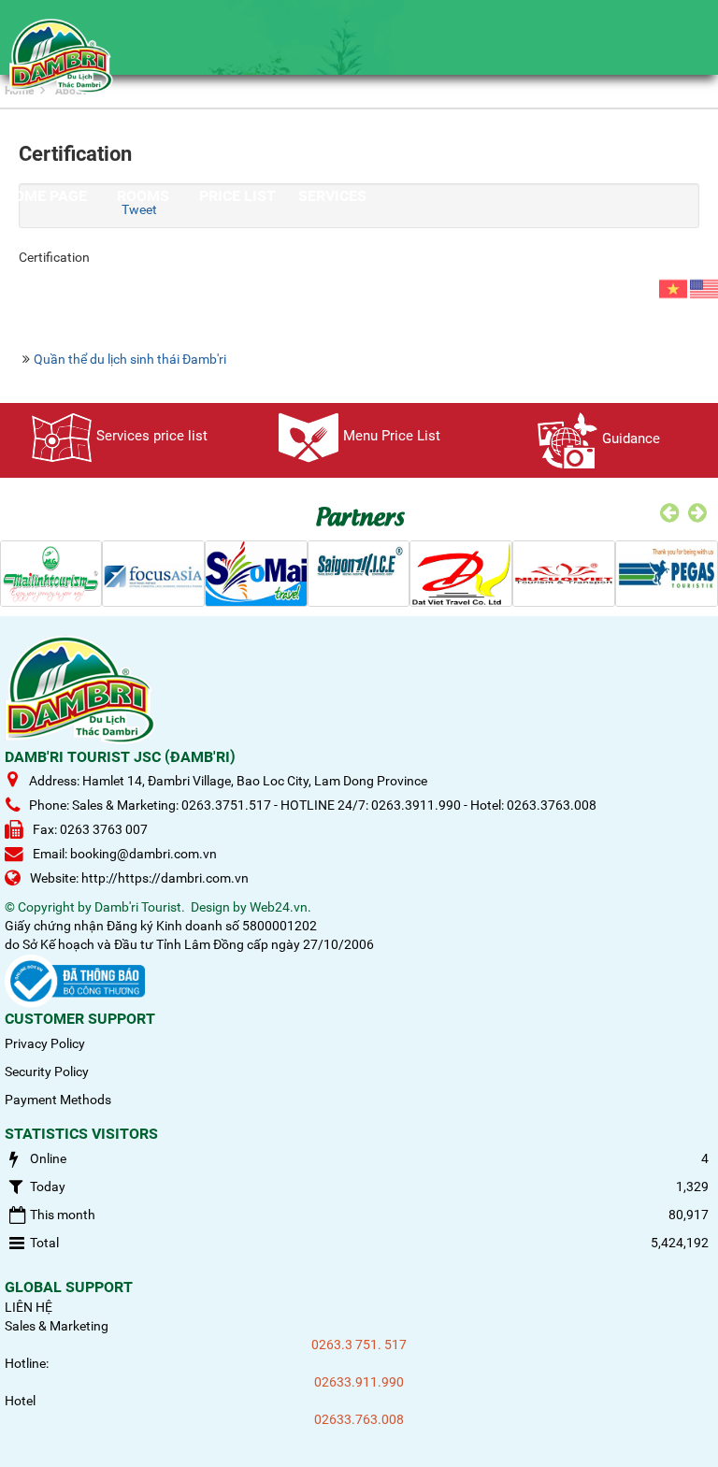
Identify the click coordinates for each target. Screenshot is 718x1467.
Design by (219, 906)
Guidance (631, 438)
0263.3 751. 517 (359, 1344)
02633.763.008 (359, 1419)
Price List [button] (237, 196)
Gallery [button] (170, 271)
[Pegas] (666, 572)
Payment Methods (58, 1099)
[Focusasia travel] (153, 572)
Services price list (152, 435)
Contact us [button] (271, 271)
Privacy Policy (45, 1043)
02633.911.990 (359, 1381)
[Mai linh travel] (51, 572)
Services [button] (332, 196)
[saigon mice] (359, 572)
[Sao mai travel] (256, 572)
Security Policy (47, 1071)
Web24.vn (279, 906)
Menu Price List (391, 435)
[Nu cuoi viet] (563, 572)
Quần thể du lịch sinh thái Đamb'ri (130, 359)
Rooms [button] (143, 196)
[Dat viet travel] (460, 572)
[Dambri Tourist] (61, 55)
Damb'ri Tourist (137, 906)
